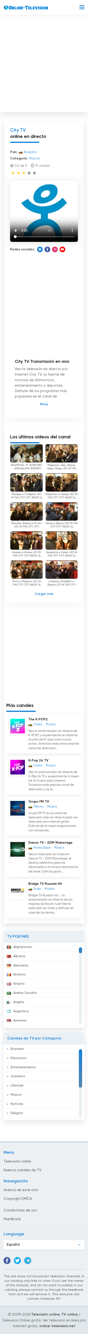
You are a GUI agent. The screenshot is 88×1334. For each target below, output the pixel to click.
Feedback (12, 1219)
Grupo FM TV (38, 801)
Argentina (21, 1011)
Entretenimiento (23, 1067)
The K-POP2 (38, 719)
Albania (19, 956)
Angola (18, 983)
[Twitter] (17, 1260)
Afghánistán (22, 947)
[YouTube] (62, 249)
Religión (17, 1113)
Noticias (17, 1104)
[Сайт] (40, 249)
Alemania (20, 965)
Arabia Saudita (25, 993)
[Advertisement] (44, 64)
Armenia (19, 1020)
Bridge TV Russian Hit (45, 883)
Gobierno (18, 1076)
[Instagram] (55, 249)
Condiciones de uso (20, 1210)
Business (17, 1049)
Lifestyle (17, 1085)
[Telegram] (27, 1260)
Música (16, 1094)
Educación (19, 1058)
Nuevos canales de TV (22, 1170)
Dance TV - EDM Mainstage (50, 842)
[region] (44, 985)
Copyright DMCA (18, 1199)
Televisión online (17, 1161)
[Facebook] (47, 249)
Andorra (19, 974)
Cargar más (44, 594)
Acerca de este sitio (21, 1190)
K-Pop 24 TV (38, 760)
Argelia (18, 1002)
